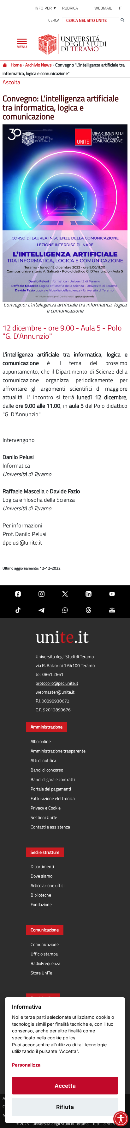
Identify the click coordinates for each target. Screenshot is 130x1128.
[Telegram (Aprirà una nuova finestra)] (41, 609)
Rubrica (70, 8)
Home (16, 64)
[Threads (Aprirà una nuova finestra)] (88, 609)
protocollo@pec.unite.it (57, 683)
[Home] (5, 64)
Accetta (65, 1085)
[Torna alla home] (73, 44)
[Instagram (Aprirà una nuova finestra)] (41, 593)
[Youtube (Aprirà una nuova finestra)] (112, 593)
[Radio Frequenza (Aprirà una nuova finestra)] (112, 609)
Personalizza (26, 1065)
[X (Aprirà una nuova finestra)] (65, 593)
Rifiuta (65, 1107)
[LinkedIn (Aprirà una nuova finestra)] (88, 593)
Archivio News (39, 64)
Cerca (53, 20)
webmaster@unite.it (55, 692)
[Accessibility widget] (120, 1118)
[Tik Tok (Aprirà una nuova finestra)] (18, 609)
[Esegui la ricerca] (122, 20)
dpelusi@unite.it (22, 542)
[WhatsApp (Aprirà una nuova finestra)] (65, 609)
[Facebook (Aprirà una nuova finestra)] (18, 593)
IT (120, 8)
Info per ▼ (46, 8)
